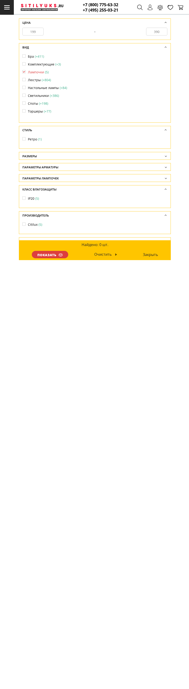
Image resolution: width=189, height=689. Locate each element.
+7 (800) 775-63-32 (100, 4)
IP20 (33, 198)
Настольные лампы (47, 88)
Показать (47, 255)
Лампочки (38, 72)
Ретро (35, 139)
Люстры (39, 80)
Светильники (43, 95)
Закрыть (150, 254)
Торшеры (39, 111)
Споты (38, 103)
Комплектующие (44, 64)
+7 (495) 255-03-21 (100, 10)
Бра (36, 56)
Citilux (35, 224)
